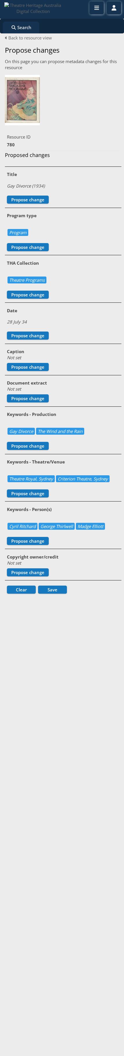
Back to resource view (29, 38)
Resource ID (19, 137)
